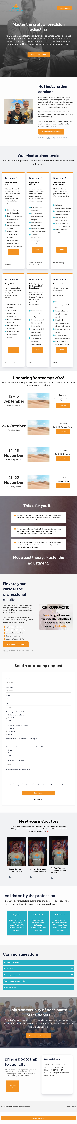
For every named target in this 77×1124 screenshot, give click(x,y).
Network (11, 753)
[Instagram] (9, 876)
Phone (8, 695)
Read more (16, 930)
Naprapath (11, 731)
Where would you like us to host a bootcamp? (21, 738)
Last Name (9, 687)
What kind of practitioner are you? (17, 725)
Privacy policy (71, 1106)
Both (9, 721)
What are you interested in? (15, 712)
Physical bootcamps (14, 718)
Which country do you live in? (16, 760)
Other (10, 734)
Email (8, 703)
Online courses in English (16, 715)
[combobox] (38, 764)
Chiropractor (12, 728)
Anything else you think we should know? (19, 769)
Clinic (10, 750)
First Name (9, 679)
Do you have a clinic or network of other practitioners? (24, 747)
